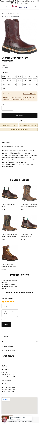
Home (3, 13)
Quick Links (5, 341)
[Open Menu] (2, 7)
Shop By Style (10, 13)
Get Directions (7, 417)
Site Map (4, 366)
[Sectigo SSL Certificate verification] (7, 361)
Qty (3, 104)
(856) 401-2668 (6, 380)
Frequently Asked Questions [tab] (12, 146)
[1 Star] (3, 301)
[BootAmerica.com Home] (19, 6)
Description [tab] (6, 142)
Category (5, 336)
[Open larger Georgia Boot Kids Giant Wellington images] (19, 36)
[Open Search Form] (7, 7)
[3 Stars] (8, 301)
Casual (18, 13)
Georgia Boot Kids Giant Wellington (11, 16)
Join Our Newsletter (8, 351)
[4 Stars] (10, 301)
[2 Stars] (5, 301)
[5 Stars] (13, 301)
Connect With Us (7, 346)
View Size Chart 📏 (29, 94)
